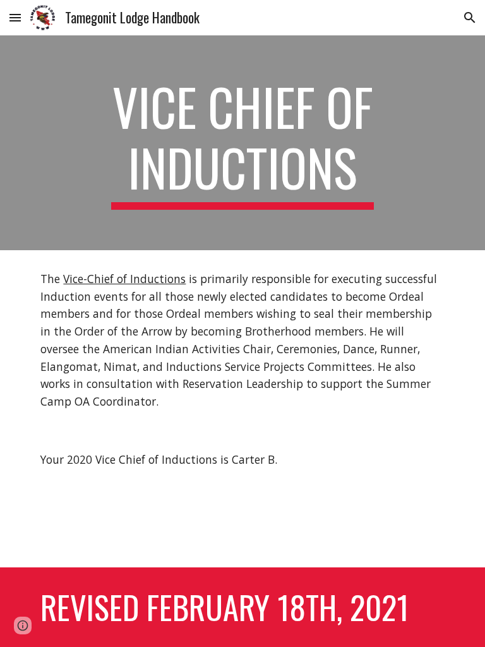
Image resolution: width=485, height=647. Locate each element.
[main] (242, 143)
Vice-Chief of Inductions (124, 278)
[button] (15, 17)
